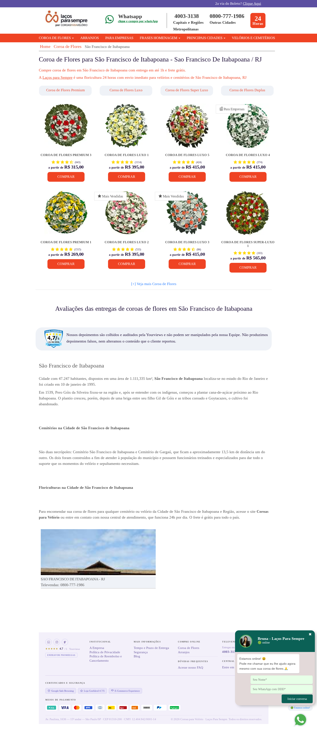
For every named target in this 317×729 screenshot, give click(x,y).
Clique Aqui (252, 4)
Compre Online (189, 642)
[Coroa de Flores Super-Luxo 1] (247, 216)
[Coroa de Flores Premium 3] (65, 128)
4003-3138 (186, 16)
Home (45, 46)
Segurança (141, 652)
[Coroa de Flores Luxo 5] (187, 128)
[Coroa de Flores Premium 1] (65, 216)
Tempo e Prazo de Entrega (151, 648)
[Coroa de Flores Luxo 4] (247, 128)
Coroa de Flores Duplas (247, 90)
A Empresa (96, 648)
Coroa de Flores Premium (65, 90)
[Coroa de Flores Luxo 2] (126, 216)
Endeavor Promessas (61, 655)
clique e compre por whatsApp (138, 21)
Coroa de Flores (68, 46)
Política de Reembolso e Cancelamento (105, 658)
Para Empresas (119, 38)
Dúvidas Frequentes (193, 661)
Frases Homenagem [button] (159, 38)
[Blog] (65, 642)
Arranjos (89, 38)
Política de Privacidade (104, 652)
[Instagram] (56, 642)
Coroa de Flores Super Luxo (186, 90)
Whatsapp (130, 16)
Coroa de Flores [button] (55, 38)
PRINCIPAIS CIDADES (205, 38)
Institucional (100, 642)
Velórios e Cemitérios (253, 38)
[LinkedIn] (48, 642)
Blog (137, 656)
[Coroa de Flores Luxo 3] (187, 216)
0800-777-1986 (227, 16)
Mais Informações (147, 642)
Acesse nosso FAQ (190, 667)
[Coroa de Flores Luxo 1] (126, 128)
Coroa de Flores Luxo (126, 90)
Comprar (66, 176)
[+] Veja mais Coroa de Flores (153, 284)
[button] (66, 90)
